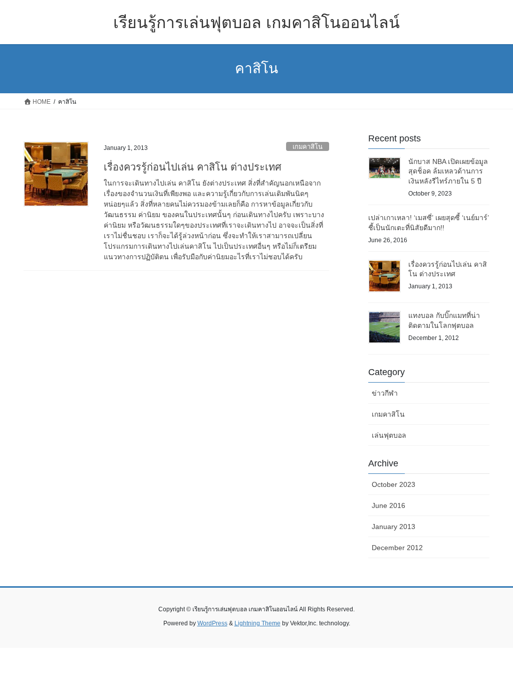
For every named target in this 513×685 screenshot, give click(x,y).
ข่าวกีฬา (385, 393)
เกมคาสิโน (308, 146)
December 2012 (397, 548)
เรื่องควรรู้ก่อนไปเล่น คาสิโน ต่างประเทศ (193, 167)
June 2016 (388, 505)
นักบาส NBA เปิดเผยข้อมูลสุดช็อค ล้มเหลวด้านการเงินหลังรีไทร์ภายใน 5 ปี (448, 171)
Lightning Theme (257, 623)
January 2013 (393, 527)
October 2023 (393, 484)
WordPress (212, 623)
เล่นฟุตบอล (389, 435)
